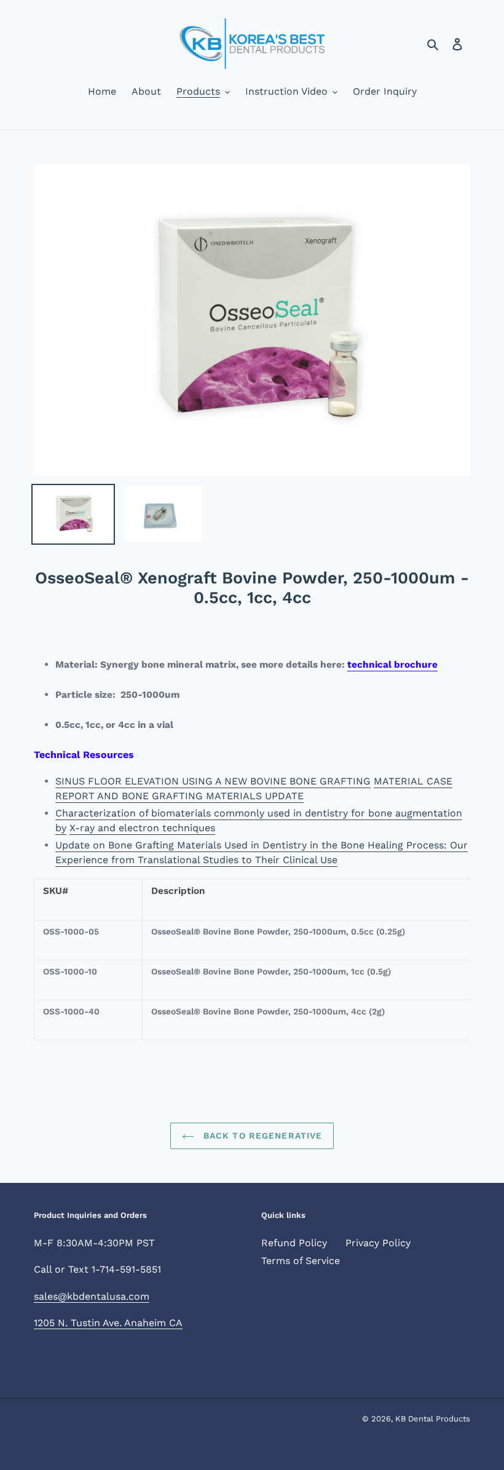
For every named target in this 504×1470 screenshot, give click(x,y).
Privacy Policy (378, 1243)
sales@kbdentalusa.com (91, 1296)
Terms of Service (300, 1260)
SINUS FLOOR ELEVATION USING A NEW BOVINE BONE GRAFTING (213, 781)
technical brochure (392, 664)
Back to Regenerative (261, 1135)
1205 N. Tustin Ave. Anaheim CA (108, 1323)
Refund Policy (294, 1243)
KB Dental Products (432, 1418)
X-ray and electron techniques (142, 828)
